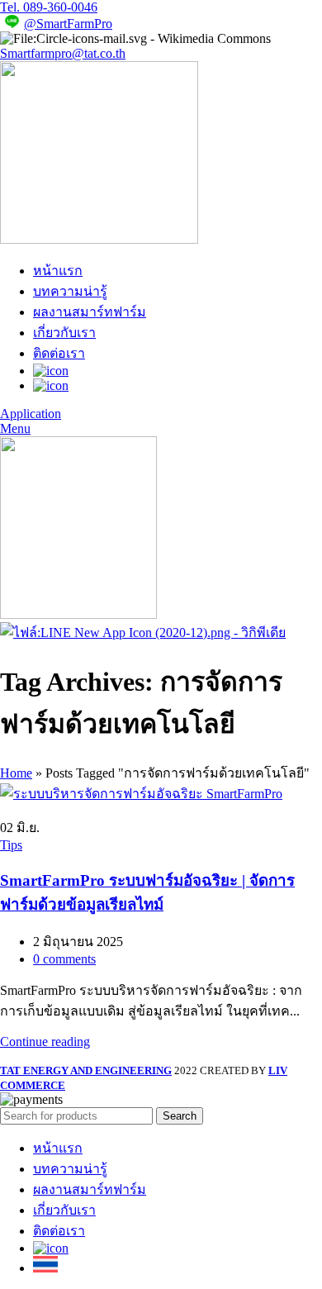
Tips (11, 845)
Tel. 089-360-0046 (48, 7)
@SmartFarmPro (68, 24)
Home (16, 773)
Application (30, 414)
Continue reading (45, 1042)
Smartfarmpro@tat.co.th (62, 53)
